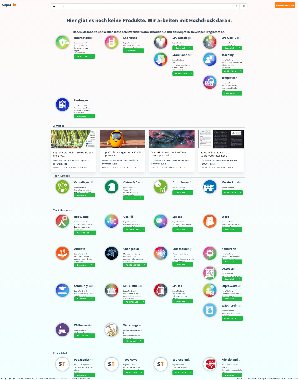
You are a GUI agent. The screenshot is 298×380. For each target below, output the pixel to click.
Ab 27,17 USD (230, 71)
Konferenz (229, 249)
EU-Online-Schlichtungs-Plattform (259, 378)
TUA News (130, 360)
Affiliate (79, 249)
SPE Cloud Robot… (135, 286)
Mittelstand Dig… (233, 360)
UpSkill (128, 217)
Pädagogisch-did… (86, 360)
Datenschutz (280, 378)
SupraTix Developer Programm (199, 32)
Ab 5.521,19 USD (133, 265)
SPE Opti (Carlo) (232, 38)
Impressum (293, 378)
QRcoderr (228, 269)
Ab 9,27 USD (82, 56)
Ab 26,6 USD (229, 93)
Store (225, 217)
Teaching (228, 55)
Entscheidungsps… (185, 249)
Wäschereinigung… (235, 305)
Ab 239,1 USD (181, 73)
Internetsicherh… (86, 38)
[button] (92, 56)
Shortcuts (130, 38)
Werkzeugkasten (134, 325)
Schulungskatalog (86, 286)
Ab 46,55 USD (230, 318)
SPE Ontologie (182, 38)
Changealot (131, 249)
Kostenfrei (131, 50)
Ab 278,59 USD (83, 233)
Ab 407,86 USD (132, 302)
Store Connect (182, 55)
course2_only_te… (184, 360)
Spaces (177, 217)
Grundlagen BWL (184, 182)
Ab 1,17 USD (131, 372)
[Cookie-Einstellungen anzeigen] (10, 378)
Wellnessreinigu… (86, 325)
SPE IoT (177, 286)
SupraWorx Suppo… (235, 286)
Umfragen (81, 100)
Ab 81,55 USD (230, 192)
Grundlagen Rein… (87, 182)
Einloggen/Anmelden (285, 5)
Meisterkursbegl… (234, 182)
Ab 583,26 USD (132, 229)
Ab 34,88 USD (82, 335)
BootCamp (81, 217)
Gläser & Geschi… (135, 182)
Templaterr (229, 78)
